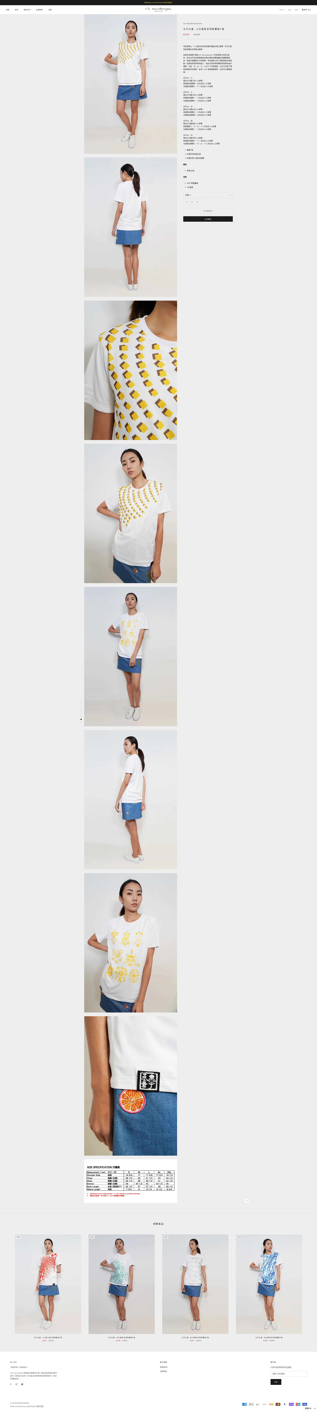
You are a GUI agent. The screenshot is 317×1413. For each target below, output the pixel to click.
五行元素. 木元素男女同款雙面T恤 (121, 1338)
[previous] (8, 1285)
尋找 (296, 10)
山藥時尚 (39, 10)
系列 (17, 10)
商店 (8, 10)
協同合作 (27, 10)
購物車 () (306, 10)
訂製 (50, 10)
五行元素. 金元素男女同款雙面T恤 (195, 1338)
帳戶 (290, 10)
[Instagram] (16, 1384)
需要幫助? (164, 1367)
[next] (309, 1285)
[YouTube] (22, 1384)
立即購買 (208, 219)
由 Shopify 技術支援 (35, 1406)
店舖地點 (163, 1371)
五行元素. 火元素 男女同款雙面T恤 (48, 1338)
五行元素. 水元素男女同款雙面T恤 (269, 1338)
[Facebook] (11, 1384)
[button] (309, 1408)
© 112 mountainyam (19, 1403)
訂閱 (276, 1382)
